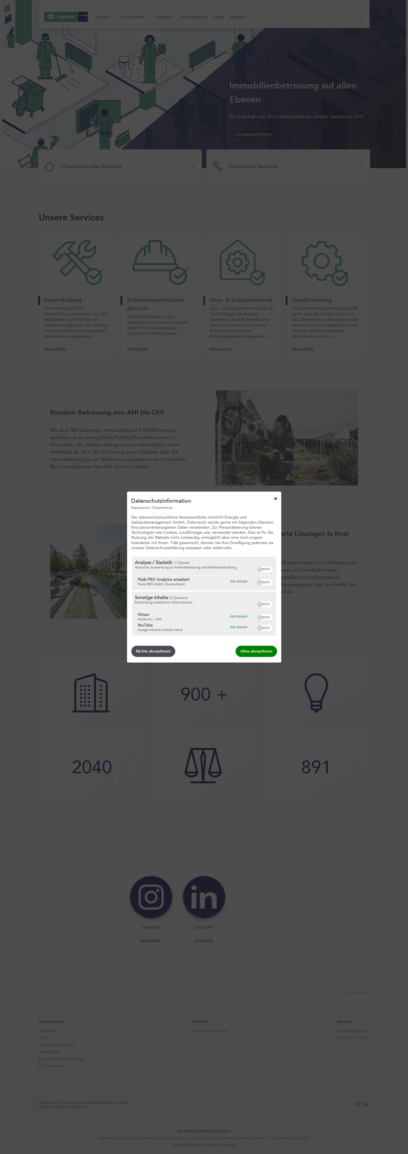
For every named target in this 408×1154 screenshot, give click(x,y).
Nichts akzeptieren (153, 651)
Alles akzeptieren (256, 651)
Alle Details (238, 581)
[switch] (264, 568)
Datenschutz (162, 507)
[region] (204, 596)
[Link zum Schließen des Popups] (275, 498)
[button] (259, 569)
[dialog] (204, 576)
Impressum (140, 507)
